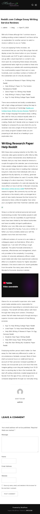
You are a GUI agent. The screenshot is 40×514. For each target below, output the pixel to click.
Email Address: (7, 466)
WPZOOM (29, 510)
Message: (5, 435)
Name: (4, 457)
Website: (4, 476)
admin (5, 28)
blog (13, 28)
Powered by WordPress (20, 507)
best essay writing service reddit (13, 189)
